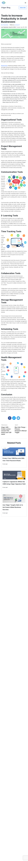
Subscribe (23, 7)
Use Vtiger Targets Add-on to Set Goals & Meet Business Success (13, 507)
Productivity (5, 24)
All (1, 24)
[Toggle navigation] (25, 3)
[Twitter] (14, 418)
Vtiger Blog (5, 8)
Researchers (4, 65)
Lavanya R (17, 24)
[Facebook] (9, 418)
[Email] (18, 418)
